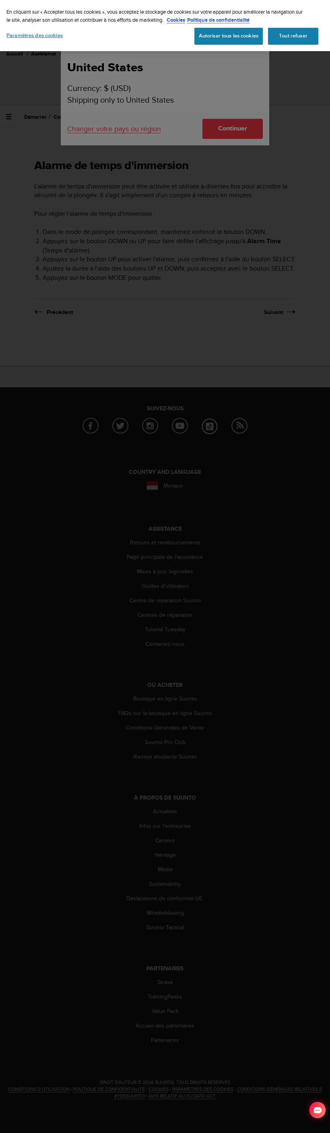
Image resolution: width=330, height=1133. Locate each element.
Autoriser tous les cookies (228, 36)
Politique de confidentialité (218, 20)
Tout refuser (293, 36)
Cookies (176, 20)
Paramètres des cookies (34, 35)
